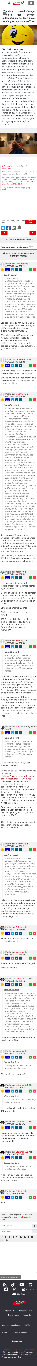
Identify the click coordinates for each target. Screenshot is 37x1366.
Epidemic (20, 927)
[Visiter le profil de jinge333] (2, 641)
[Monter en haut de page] (20, 269)
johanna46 (21, 394)
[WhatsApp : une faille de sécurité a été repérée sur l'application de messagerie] (4, 233)
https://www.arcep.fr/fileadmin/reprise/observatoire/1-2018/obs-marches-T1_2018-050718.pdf (18, 779)
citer (7, 270)
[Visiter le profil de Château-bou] (2, 360)
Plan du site (27, 1315)
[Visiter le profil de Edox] (2, 727)
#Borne (23, 182)
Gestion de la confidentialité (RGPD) (16, 1325)
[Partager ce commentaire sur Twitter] (12, 269)
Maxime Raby (31, 221)
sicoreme (20, 952)
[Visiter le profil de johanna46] (2, 394)
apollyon (20, 572)
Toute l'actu (23, 1350)
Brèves (32, 1350)
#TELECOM (30, 182)
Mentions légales (9, 1311)
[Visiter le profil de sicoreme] (2, 952)
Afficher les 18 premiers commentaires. (20, 254)
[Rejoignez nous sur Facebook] (6, 1289)
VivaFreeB (21, 263)
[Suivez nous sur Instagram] (16, 1289)
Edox (18, 726)
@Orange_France (8, 166)
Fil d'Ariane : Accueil (9, 1350)
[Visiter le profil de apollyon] (2, 572)
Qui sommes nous (25, 1311)
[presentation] (2, 1237)
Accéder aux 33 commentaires (18, 240)
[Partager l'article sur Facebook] (9, 229)
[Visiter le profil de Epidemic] (2, 928)
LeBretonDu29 (23, 978)
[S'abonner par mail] (19, 229)
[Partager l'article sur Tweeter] (3, 229)
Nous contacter (13, 1315)
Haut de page (17, 1341)
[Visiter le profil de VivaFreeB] (2, 264)
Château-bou (22, 359)
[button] (2, 1237)
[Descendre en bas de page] (16, 269)
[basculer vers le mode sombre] (9, 3)
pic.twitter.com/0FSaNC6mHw (13, 184)
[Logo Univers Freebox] (18, 3)
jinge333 (20, 640)
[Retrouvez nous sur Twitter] (31, 1284)
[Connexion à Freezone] (31, 3)
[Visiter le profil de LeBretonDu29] (2, 979)
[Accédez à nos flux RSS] (5, 1284)
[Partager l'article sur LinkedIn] (14, 229)
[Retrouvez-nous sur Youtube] (22, 1284)
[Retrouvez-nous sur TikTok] (13, 1284)
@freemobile (6, 168)
